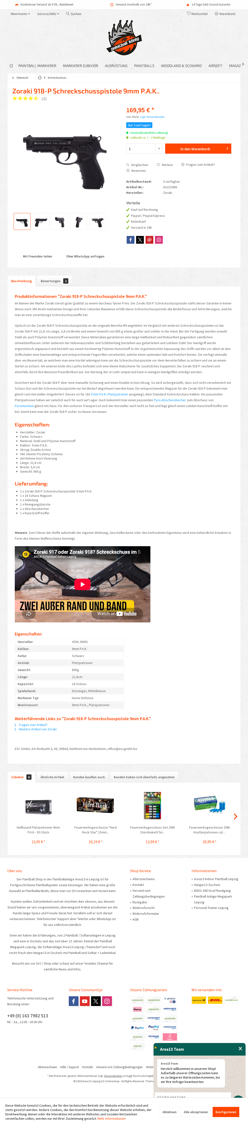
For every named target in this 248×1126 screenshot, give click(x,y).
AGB (135, 919)
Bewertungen (54, 281)
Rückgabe (139, 902)
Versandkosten (113, 1076)
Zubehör (20, 777)
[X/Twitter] (140, 240)
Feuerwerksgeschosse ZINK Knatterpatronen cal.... (209, 829)
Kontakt (138, 885)
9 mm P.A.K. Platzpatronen (109, 394)
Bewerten (138, 170)
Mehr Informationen (111, 1118)
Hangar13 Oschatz (207, 885)
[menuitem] (226, 13)
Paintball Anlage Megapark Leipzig (213, 899)
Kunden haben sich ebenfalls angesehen (144, 777)
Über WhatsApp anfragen (85, 256)
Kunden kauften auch (89, 777)
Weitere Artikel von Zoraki (37, 729)
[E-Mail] (149, 240)
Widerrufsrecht (143, 908)
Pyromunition (24, 406)
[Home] (11, 66)
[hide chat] (240, 1049)
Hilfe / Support (69, 1067)
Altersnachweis (143, 879)
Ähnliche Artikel (52, 777)
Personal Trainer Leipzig (211, 908)
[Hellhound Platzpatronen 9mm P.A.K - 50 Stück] (38, 806)
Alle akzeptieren (196, 1112)
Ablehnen (170, 1112)
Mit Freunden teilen (37, 256)
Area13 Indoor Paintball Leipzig (216, 879)
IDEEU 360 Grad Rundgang (212, 890)
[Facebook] (130, 240)
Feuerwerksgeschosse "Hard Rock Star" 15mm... (95, 829)
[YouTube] (85, 1001)
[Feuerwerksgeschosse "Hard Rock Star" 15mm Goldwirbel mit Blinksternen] (96, 806)
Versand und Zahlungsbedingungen (148, 893)
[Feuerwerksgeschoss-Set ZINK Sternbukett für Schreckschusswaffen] (153, 806)
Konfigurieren (226, 1112)
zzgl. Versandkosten (152, 117)
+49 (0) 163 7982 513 (27, 1016)
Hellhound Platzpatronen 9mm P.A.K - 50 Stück (38, 829)
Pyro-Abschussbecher (170, 400)
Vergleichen (139, 165)
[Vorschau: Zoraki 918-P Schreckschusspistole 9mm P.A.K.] (22, 221)
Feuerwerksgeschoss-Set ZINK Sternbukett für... (152, 829)
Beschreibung (21, 281)
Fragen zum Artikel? (200, 164)
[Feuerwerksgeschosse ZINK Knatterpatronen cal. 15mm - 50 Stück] (210, 806)
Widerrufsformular (145, 913)
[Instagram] (159, 240)
